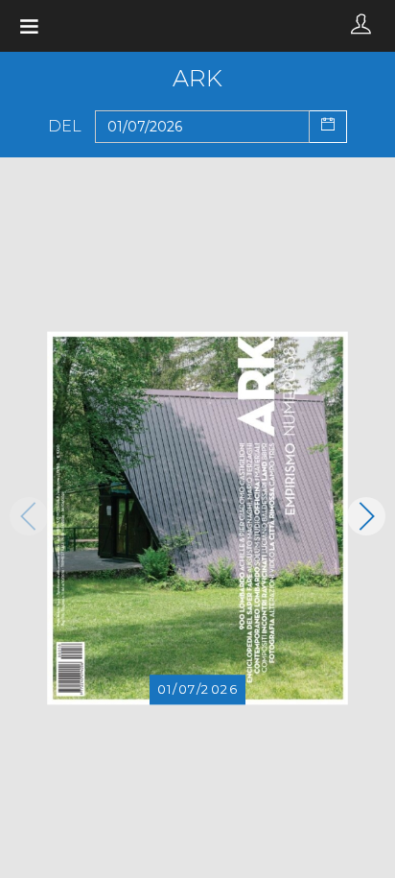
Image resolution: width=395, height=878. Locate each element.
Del (64, 126)
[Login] (361, 26)
